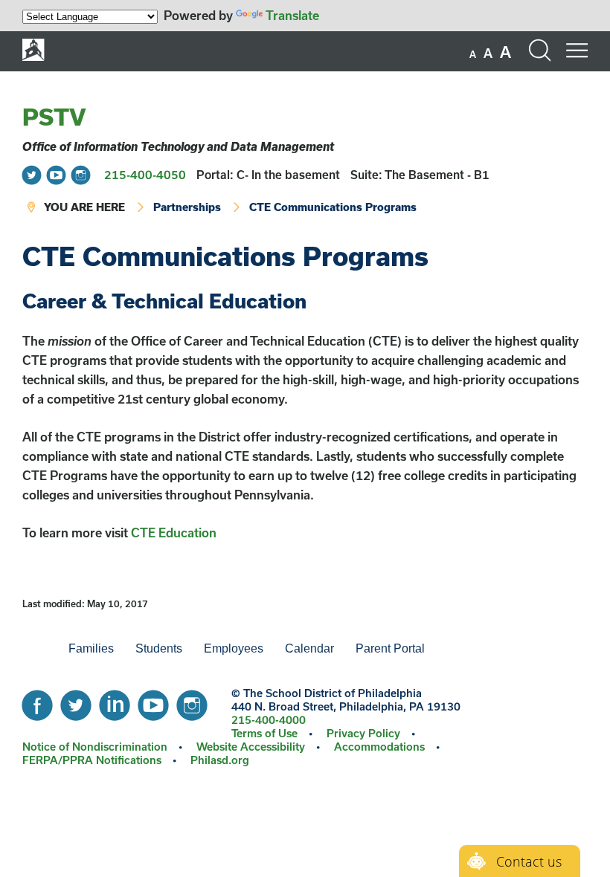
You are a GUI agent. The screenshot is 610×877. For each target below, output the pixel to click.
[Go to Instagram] (80, 175)
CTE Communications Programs (333, 207)
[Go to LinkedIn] (114, 701)
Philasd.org (219, 760)
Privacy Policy (363, 733)
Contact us (529, 861)
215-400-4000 (268, 719)
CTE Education (173, 532)
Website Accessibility (250, 746)
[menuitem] (33, 649)
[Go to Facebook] (37, 701)
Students (158, 648)
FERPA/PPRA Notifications (91, 760)
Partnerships (187, 207)
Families (91, 648)
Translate (292, 15)
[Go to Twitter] (31, 175)
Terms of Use (264, 733)
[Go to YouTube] (56, 175)
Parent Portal (390, 648)
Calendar (309, 648)
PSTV (54, 116)
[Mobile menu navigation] (576, 50)
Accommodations (379, 746)
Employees (233, 648)
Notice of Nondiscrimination (94, 746)
